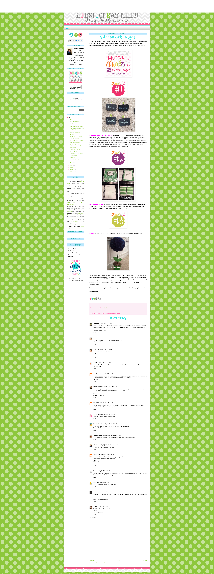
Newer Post (92, 560)
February (72, 172)
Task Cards (72, 157)
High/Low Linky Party (75, 132)
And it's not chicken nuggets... (77, 140)
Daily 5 (68, 193)
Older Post (144, 560)
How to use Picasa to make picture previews (76, 137)
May (71, 165)
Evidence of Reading (75, 149)
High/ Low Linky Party (75, 145)
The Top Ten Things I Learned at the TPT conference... (77, 152)
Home (67, 28)
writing (82, 226)
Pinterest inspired (81, 213)
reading (82, 214)
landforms (78, 204)
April (71, 167)
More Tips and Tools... (75, 142)
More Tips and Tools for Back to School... (77, 129)
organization (69, 211)
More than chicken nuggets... (77, 126)
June (71, 163)
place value (69, 214)
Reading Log (73, 147)
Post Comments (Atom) (101, 563)
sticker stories (76, 221)
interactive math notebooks (75, 203)
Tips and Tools (73, 155)
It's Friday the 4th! (74, 160)
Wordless (72, 124)
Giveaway (72, 134)
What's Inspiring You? (75, 121)
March (71, 169)
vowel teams (69, 224)
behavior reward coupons (78, 185)
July (71, 119)
